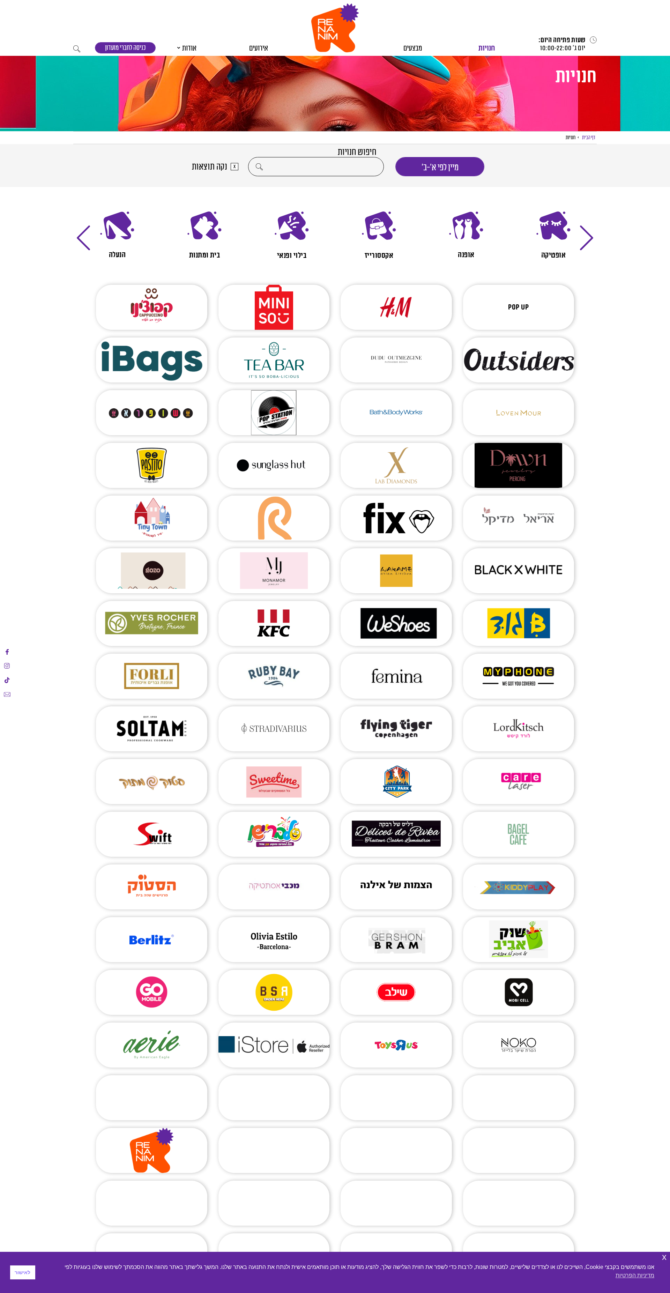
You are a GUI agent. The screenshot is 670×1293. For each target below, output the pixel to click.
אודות (189, 48)
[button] (335, 27)
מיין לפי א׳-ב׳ (440, 167)
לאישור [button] (22, 1272)
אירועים (258, 48)
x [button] (664, 1257)
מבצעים (412, 48)
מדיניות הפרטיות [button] (635, 1275)
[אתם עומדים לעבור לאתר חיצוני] (7, 652)
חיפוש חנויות (357, 152)
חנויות (486, 48)
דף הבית (588, 138)
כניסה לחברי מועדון (125, 48)
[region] (335, 235)
